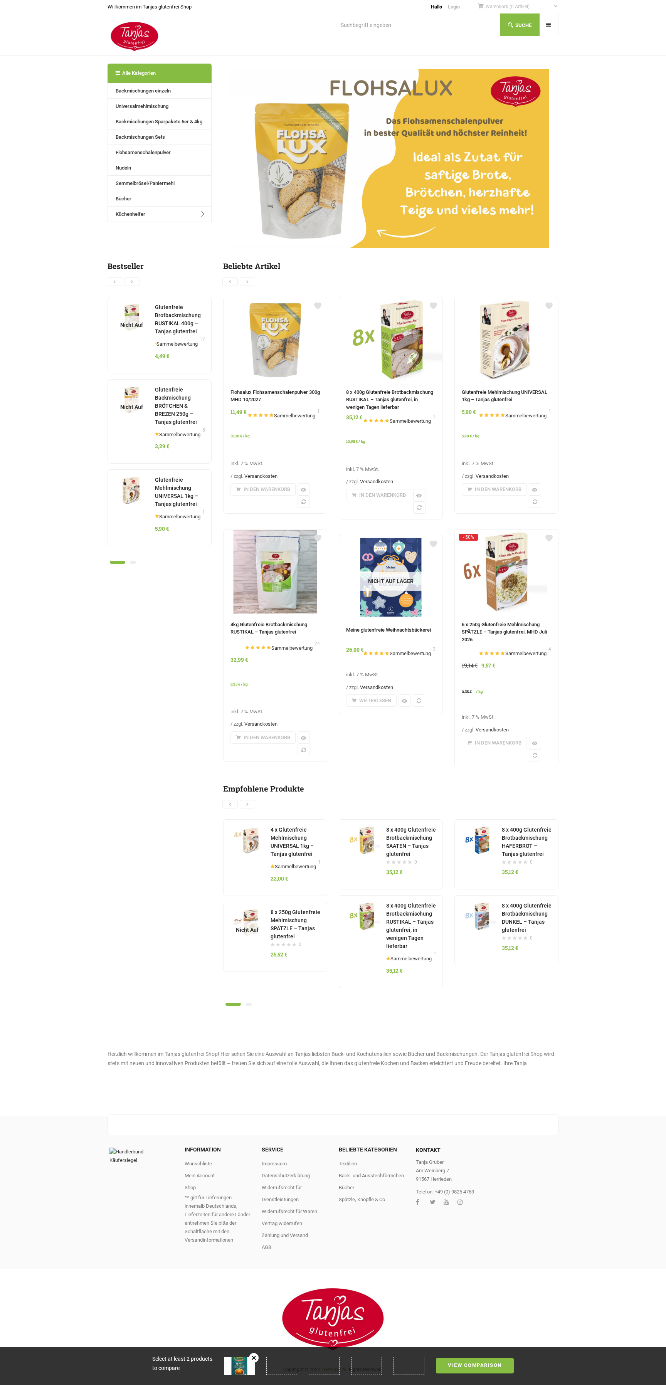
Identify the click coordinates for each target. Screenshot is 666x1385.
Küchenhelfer (130, 214)
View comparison (475, 1365)
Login (454, 7)
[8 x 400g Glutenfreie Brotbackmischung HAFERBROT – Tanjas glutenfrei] (478, 830)
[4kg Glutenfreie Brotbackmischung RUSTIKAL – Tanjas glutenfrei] (275, 534)
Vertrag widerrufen (282, 1223)
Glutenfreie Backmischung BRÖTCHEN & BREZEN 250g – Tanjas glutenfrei (176, 406)
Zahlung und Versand (285, 1235)
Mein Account (200, 1175)
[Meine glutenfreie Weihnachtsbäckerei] (391, 540)
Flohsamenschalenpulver (143, 152)
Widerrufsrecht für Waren (289, 1211)
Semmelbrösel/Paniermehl (145, 183)
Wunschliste (198, 1163)
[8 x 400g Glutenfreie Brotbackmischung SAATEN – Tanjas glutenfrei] (362, 830)
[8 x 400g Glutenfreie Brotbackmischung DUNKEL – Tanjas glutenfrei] (478, 906)
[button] (522, 6)
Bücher (123, 199)
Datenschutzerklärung (286, 1175)
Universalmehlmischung (142, 106)
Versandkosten (261, 476)
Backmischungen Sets (140, 137)
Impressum (274, 1163)
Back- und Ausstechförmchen (371, 1175)
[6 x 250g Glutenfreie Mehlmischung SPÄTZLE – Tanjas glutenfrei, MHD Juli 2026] (506, 537)
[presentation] (114, 281)
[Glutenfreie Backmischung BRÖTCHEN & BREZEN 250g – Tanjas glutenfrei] (131, 390)
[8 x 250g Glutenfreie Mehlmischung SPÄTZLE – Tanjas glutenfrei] (247, 912)
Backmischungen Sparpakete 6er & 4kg (159, 121)
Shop (190, 1187)
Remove (254, 1358)
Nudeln (123, 168)
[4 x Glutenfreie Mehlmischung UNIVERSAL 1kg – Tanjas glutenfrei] (247, 830)
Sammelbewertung (177, 344)
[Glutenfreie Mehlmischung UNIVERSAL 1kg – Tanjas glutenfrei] (131, 480)
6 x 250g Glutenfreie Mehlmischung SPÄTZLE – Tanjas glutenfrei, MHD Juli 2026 (504, 632)
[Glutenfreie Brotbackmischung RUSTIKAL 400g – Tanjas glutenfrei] (131, 307)
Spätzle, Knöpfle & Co (362, 1199)
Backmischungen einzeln (143, 91)
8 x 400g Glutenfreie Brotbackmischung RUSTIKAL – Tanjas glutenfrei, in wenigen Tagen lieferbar (389, 399)
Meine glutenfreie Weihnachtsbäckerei (388, 630)
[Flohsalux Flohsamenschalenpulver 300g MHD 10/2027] (275, 302)
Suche (523, 25)
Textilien (348, 1163)
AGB (266, 1247)
